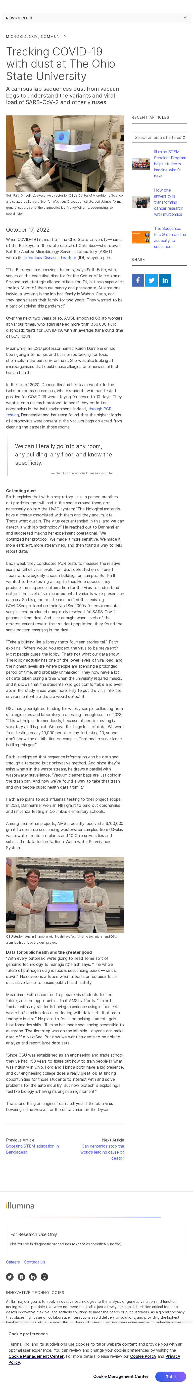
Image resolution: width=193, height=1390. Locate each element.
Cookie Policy (143, 1356)
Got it (170, 1376)
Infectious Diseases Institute (50, 257)
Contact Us (34, 1261)
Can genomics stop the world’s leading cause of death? (102, 1152)
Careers (13, 1261)
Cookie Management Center (36, 1356)
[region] (96, 1356)
